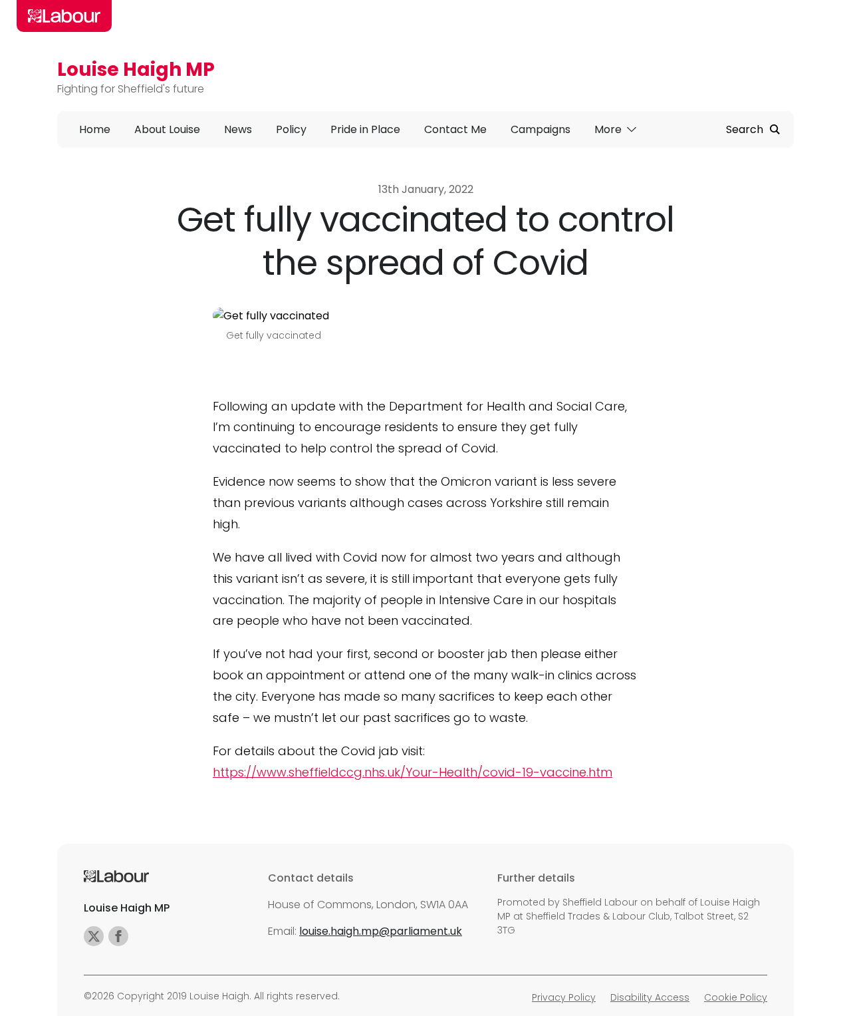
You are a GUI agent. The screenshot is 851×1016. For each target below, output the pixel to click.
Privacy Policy (564, 997)
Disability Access (649, 997)
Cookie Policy (735, 997)
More (609, 129)
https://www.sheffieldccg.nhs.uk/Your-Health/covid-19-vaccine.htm (412, 772)
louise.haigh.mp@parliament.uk (380, 931)
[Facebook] (118, 936)
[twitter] (94, 936)
